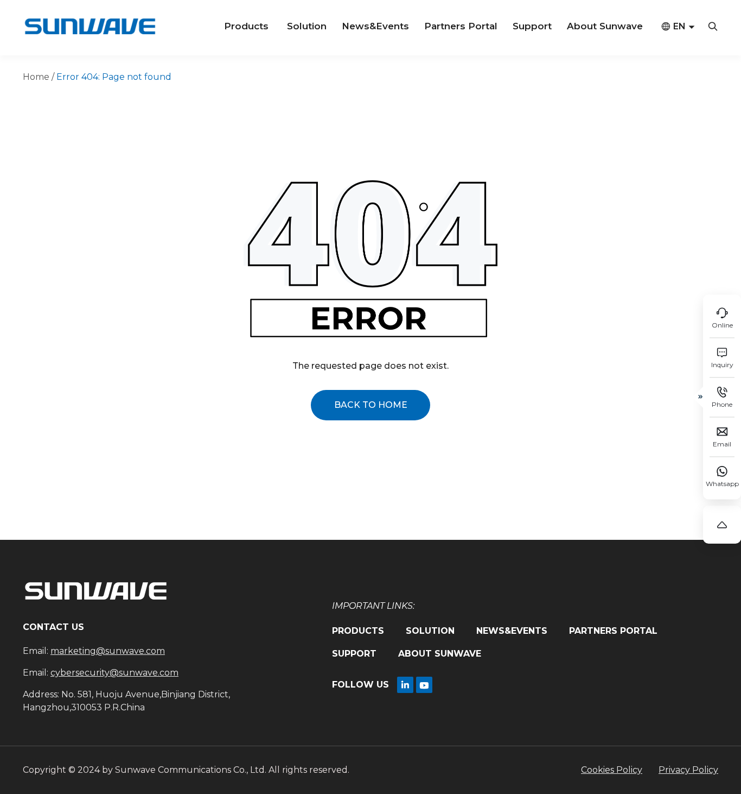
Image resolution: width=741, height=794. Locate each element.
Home (36, 77)
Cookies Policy (611, 770)
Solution (307, 26)
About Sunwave (605, 26)
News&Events (375, 26)
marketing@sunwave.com (107, 651)
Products (246, 26)
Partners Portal (460, 26)
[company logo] (89, 27)
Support (532, 26)
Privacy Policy (688, 770)
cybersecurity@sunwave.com (114, 672)
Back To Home (370, 405)
